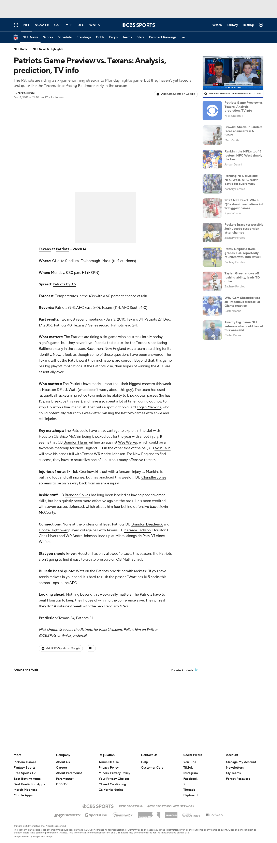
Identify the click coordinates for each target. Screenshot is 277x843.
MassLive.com (110, 629)
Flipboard (190, 795)
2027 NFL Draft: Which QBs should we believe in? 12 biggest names (243, 204)
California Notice (111, 790)
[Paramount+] (122, 814)
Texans (45, 249)
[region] (233, 73)
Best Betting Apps (27, 779)
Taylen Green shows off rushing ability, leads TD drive (242, 277)
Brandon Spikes (77, 495)
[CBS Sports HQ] (131, 806)
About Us (63, 762)
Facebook (190, 779)
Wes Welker (127, 442)
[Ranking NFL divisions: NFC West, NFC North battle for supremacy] (212, 184)
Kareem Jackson (137, 530)
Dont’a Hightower (53, 530)
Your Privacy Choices (114, 779)
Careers (62, 768)
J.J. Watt (70, 389)
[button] (184, 37)
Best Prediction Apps (29, 784)
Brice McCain (70, 436)
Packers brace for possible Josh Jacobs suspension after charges (243, 228)
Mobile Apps (23, 795)
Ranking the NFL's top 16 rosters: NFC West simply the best (243, 155)
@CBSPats (48, 635)
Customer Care (152, 768)
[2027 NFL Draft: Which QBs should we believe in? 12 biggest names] (212, 208)
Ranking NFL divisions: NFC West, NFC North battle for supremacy (241, 180)
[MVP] (171, 813)
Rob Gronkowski (85, 471)
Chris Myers (48, 536)
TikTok (188, 768)
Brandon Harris (75, 442)
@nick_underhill (73, 635)
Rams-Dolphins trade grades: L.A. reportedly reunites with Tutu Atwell (242, 253)
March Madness (25, 790)
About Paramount (69, 773)
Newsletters (235, 768)
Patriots (62, 249)
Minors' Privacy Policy (114, 773)
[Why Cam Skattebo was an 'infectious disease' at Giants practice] (212, 305)
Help (144, 762)
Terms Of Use (109, 762)
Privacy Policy (109, 768)
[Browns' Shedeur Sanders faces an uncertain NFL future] (212, 135)
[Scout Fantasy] (191, 815)
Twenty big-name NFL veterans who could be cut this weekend (243, 326)
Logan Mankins (149, 407)
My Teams (233, 773)
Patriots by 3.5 (64, 284)
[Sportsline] (96, 815)
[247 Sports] (67, 814)
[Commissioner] (149, 813)
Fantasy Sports (24, 768)
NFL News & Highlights (48, 49)
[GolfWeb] (214, 815)
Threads (189, 790)
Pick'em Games (25, 762)
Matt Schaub (133, 559)
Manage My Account (241, 762)
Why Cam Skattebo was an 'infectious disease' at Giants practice (242, 302)
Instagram (190, 773)
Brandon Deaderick (147, 524)
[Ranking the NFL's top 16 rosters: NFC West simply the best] (212, 159)
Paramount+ (65, 779)
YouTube (189, 762)
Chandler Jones (153, 477)
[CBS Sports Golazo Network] (170, 806)
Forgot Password (238, 779)
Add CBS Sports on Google (178, 94)
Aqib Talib (163, 448)
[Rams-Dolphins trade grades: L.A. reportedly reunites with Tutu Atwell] (212, 257)
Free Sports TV (25, 773)
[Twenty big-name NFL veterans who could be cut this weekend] (212, 330)
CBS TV (62, 784)
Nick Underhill (27, 93)
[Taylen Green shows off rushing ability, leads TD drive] (212, 281)
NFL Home (21, 49)
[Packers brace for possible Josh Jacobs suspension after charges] (212, 232)
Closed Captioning (112, 784)
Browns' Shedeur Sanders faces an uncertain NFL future (243, 131)
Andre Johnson (113, 454)
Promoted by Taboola (182, 670)
